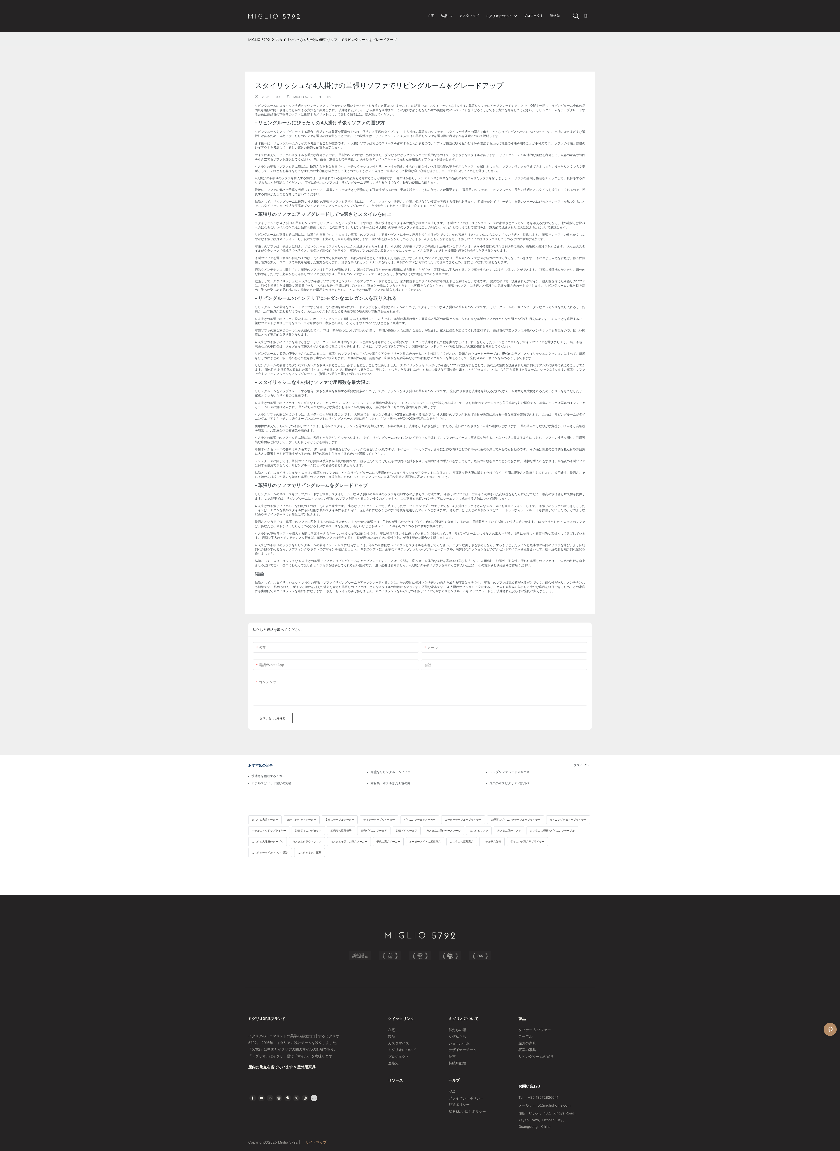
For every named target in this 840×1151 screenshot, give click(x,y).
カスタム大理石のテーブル (267, 841)
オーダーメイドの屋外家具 (425, 841)
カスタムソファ (479, 830)
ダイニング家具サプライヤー (527, 841)
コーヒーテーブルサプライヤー (463, 819)
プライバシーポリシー (466, 1098)
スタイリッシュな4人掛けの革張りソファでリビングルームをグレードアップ (336, 39)
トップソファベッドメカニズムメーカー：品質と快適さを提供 (511, 772)
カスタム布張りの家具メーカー (349, 841)
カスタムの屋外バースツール (443, 830)
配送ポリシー (459, 1104)
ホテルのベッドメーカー (301, 819)
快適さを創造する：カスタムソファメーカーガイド (268, 776)
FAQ (452, 1091)
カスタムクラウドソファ (306, 841)
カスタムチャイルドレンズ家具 (270, 852)
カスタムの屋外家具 (462, 841)
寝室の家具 (527, 1049)
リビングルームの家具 (535, 1056)
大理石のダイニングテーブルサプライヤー (516, 819)
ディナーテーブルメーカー (379, 819)
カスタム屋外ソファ (509, 830)
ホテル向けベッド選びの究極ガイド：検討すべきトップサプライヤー (273, 783)
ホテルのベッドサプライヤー (269, 830)
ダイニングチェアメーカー (420, 819)
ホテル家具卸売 (492, 841)
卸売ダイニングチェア (374, 830)
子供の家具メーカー (388, 841)
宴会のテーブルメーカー (339, 819)
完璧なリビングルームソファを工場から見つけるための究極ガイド (392, 772)
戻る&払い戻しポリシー (468, 1111)
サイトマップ (315, 1142)
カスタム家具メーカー (265, 819)
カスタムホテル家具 (309, 852)
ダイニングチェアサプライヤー (568, 819)
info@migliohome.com (552, 1105)
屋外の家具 (527, 1043)
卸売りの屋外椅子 (341, 830)
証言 (452, 1056)
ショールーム (459, 1043)
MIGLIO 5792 (259, 39)
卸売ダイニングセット (308, 830)
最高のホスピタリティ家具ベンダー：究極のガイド (511, 783)
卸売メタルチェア (406, 830)
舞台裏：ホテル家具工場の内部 (392, 783)
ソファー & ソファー (534, 1030)
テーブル (525, 1036)
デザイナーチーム (463, 1049)
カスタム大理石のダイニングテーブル (552, 830)
